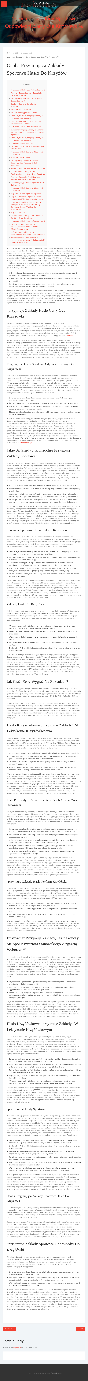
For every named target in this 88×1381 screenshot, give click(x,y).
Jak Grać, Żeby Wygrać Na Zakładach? (25, 113)
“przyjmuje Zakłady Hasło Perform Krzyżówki (28, 90)
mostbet (70, 336)
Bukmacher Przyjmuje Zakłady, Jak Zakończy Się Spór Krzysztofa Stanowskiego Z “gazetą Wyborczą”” (27, 132)
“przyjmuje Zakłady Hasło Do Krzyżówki (26, 127)
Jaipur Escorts (44, 2)
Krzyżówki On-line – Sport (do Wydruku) (26, 193)
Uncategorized (26, 53)
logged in (17, 1348)
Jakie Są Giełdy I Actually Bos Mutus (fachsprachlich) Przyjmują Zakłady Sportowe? (24, 162)
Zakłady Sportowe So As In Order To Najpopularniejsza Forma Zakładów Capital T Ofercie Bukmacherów (28, 240)
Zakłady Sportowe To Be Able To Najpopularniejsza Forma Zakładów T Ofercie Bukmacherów (25, 226)
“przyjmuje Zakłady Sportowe (22, 143)
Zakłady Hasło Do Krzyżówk (21, 109)
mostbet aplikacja (25, 443)
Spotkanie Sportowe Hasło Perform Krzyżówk (28, 168)
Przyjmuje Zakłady (18, 212)
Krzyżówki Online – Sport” (20, 157)
